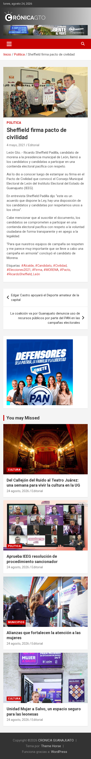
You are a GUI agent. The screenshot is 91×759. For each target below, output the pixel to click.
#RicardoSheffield (19, 274)
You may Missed (23, 418)
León (36, 274)
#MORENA (51, 270)
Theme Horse (51, 746)
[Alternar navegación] (9, 44)
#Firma (37, 270)
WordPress (59, 752)
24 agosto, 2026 (18, 491)
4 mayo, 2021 (16, 145)
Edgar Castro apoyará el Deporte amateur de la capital (45, 297)
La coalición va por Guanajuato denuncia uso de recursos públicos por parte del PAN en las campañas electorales (45, 318)
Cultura (14, 469)
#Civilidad (60, 265)
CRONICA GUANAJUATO (56, 740)
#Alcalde (27, 265)
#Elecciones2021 (19, 270)
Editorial (33, 145)
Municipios (16, 622)
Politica (14, 122)
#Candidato (43, 265)
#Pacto (65, 270)
